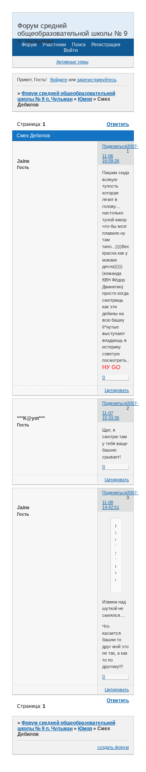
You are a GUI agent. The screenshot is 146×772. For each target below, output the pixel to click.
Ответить (118, 124)
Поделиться (114, 146)
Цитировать (117, 390)
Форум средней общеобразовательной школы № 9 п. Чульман (66, 96)
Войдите (58, 79)
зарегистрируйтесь (96, 79)
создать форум (113, 747)
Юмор (85, 99)
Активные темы (72, 61)
